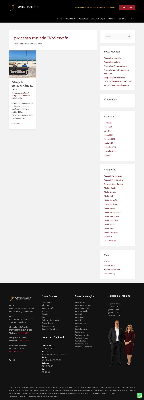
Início (59, 19)
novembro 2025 (110, 151)
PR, (43, 372)
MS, (49, 348)
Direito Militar (109, 224)
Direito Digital (109, 208)
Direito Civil (108, 196)
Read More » (16, 123)
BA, (45, 354)
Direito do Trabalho (111, 216)
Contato (122, 19)
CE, (48, 354)
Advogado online (15, 351)
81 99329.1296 (23, 333)
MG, (46, 366)
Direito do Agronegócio (83, 347)
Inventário (108, 236)
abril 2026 (107, 131)
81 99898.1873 (23, 340)
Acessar (107, 261)
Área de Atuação (98, 19)
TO (60, 360)
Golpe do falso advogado (51, 329)
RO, (54, 360)
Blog (131, 19)
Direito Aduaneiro (81, 344)
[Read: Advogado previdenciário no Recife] (22, 64)
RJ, (49, 366)
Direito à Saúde (110, 188)
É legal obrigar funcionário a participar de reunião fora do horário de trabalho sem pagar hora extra (117, 81)
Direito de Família (110, 200)
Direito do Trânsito (82, 335)
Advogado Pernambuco (113, 176)
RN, (62, 354)
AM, (45, 360)
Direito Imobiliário (81, 341)
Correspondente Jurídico (113, 184)
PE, (57, 354)
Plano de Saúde (110, 241)
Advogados (83, 19)
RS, (46, 372)
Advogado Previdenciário (20, 95)
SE (66, 354)
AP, (49, 360)
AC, (43, 360)
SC (49, 372)
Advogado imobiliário (112, 62)
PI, (60, 354)
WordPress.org (109, 273)
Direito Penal (109, 228)
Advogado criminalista (112, 58)
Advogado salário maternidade (115, 66)
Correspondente (48, 326)
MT (52, 348)
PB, (54, 354)
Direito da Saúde (81, 323)
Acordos (111, 19)
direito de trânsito (111, 204)
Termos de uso (47, 323)
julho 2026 (108, 123)
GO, (46, 348)
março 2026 (108, 135)
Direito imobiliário (111, 220)
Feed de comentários (112, 269)
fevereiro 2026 (109, 139)
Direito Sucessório (111, 232)
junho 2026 (108, 127)
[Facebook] (10, 360)
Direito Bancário (110, 192)
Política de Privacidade (50, 320)
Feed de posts (109, 265)
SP (52, 366)
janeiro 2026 (108, 143)
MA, (51, 354)
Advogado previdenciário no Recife (22, 85)
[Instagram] (14, 360)
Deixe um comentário (19, 93)
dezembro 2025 (110, 147)
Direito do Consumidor (112, 212)
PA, (51, 360)
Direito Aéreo (80, 332)
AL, (43, 354)
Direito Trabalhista (82, 308)
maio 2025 (107, 155)
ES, (43, 366)
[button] (126, 7)
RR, (57, 360)
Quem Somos (71, 19)
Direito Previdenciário (83, 305)
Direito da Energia (81, 338)
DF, (43, 348)
